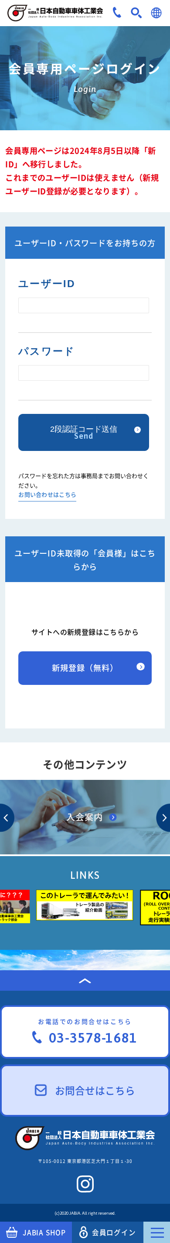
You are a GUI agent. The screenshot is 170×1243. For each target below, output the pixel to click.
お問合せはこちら (95, 1090)
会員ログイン (114, 1232)
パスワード (46, 351)
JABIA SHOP (44, 1232)
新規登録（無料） (85, 668)
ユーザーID (46, 283)
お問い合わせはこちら (47, 494)
